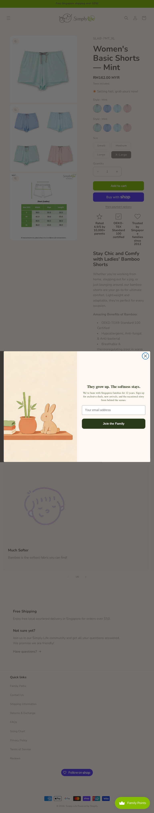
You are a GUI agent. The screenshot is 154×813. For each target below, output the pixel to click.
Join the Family (114, 423)
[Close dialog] (145, 356)
